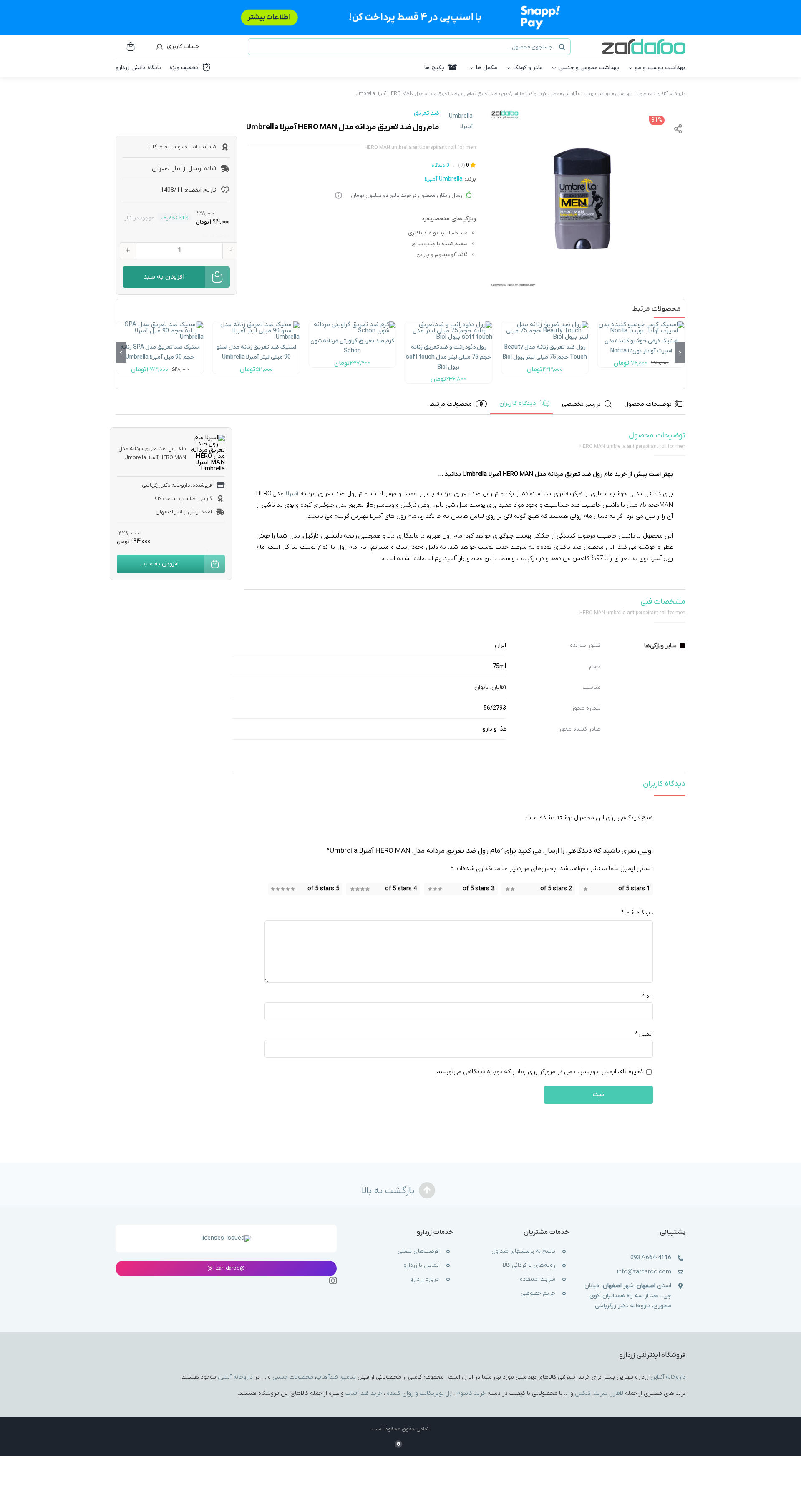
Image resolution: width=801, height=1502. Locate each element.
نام (647, 996)
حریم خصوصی (538, 1293)
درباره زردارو (424, 1279)
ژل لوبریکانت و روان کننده (419, 1393)
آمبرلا (292, 494)
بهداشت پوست (596, 93)
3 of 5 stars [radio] (478, 889)
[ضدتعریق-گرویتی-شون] (352, 324)
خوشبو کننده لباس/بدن (524, 93)
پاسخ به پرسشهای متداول (523, 1251)
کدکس (583, 1393)
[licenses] (226, 1238)
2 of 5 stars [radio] (556, 889)
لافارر (616, 1393)
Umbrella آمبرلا (461, 121)
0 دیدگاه (440, 165)
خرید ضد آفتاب (363, 1393)
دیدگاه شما (637, 913)
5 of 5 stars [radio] (323, 889)
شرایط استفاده (537, 1279)
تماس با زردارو (421, 1265)
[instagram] (333, 1280)
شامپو (348, 1377)
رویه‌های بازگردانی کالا (529, 1265)
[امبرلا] (579, 198)
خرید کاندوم (471, 1393)
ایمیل (644, 1034)
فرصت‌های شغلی (418, 1251)
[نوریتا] (641, 324)
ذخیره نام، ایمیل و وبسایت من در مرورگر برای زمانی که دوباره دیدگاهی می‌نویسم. (539, 1071)
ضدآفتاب (327, 1377)
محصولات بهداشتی (633, 93)
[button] (680, 352)
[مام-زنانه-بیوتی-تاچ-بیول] (545, 324)
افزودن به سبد (163, 276)
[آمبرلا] (256, 324)
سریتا (600, 1393)
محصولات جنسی (292, 1377)
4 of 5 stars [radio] (401, 889)
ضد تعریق (487, 93)
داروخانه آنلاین (671, 93)
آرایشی (570, 93)
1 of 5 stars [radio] (634, 889)
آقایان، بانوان (490, 687)
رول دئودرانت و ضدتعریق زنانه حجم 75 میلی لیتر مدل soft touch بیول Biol (448, 357)
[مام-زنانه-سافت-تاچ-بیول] (448, 324)
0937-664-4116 (650, 1258)
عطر (555, 93)
